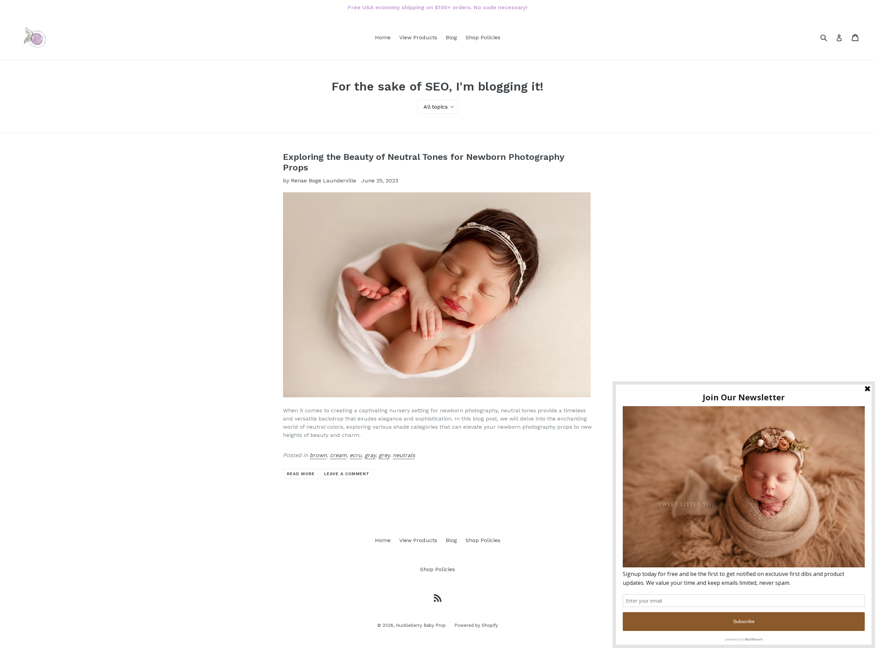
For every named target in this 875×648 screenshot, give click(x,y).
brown (318, 455)
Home (383, 37)
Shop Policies (483, 37)
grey (384, 455)
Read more (301, 473)
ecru (356, 455)
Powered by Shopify (476, 625)
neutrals (404, 455)
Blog (451, 37)
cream (338, 455)
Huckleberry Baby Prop (421, 625)
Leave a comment (346, 473)
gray (370, 455)
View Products (418, 37)
